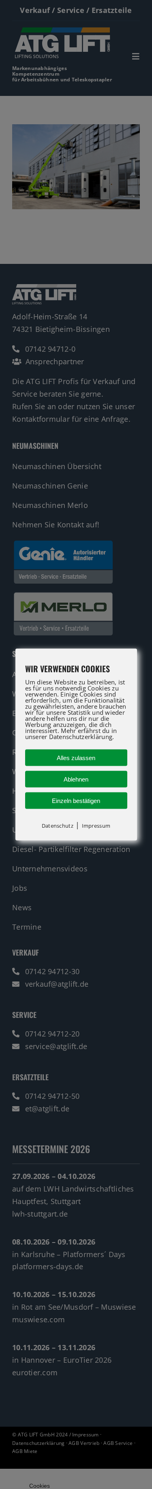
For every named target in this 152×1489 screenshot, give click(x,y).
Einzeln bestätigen (76, 800)
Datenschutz (57, 825)
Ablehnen (76, 778)
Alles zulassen (76, 757)
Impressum (96, 825)
